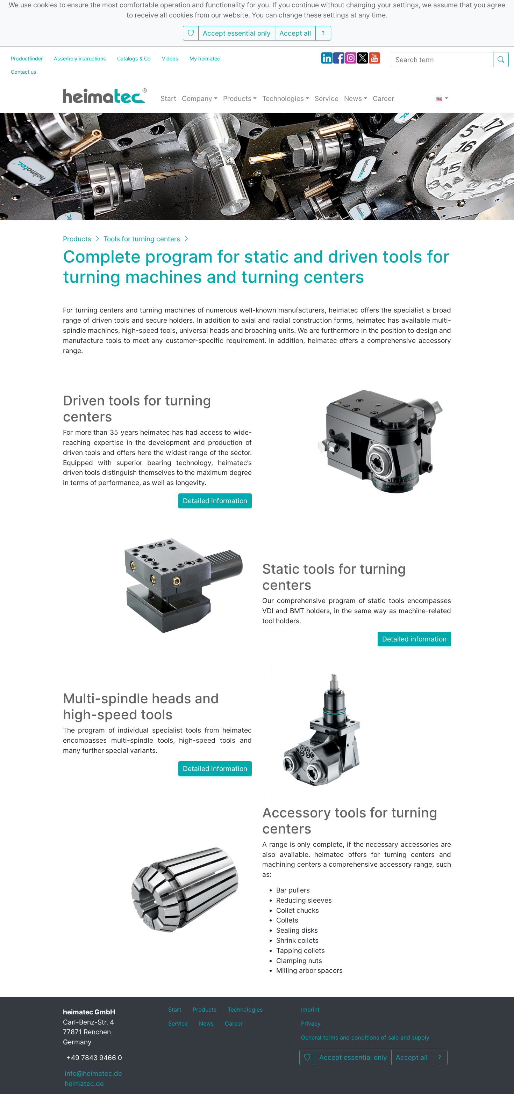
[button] (191, 33)
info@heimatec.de (93, 1073)
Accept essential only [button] (237, 33)
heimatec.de (84, 1083)
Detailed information (215, 501)
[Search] (501, 59)
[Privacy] (323, 33)
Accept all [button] (295, 33)
